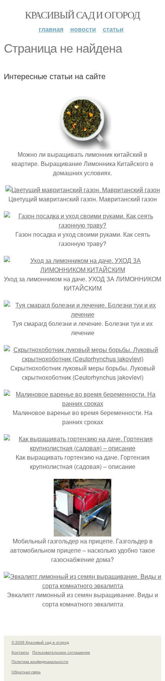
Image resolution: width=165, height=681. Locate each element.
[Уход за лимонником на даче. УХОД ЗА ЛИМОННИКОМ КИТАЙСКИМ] (82, 269)
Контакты (20, 652)
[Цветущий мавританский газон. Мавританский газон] (82, 189)
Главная (51, 29)
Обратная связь (26, 671)
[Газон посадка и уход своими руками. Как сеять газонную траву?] (82, 225)
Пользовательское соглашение (61, 652)
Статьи (113, 29)
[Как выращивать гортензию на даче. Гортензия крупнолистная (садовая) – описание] (82, 447)
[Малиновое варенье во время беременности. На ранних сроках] (82, 403)
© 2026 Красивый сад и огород (40, 642)
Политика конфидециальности (40, 661)
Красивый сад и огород (82, 14)
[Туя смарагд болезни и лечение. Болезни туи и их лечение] (82, 314)
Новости (83, 29)
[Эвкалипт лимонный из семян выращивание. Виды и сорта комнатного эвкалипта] (82, 585)
